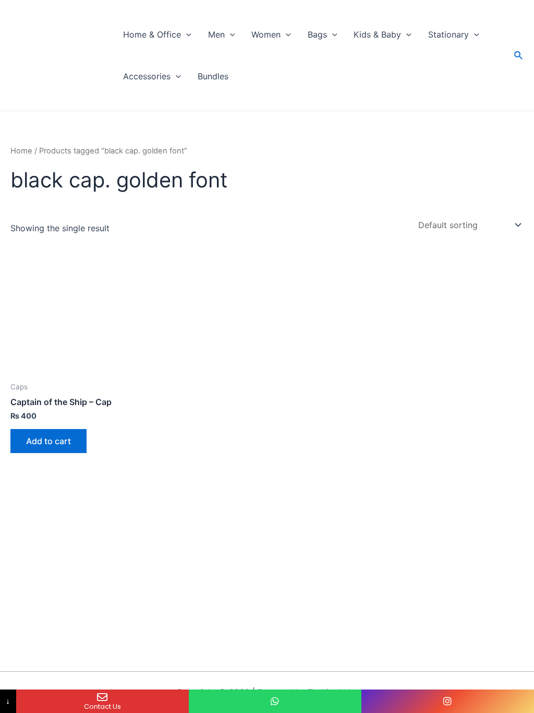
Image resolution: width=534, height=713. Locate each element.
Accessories (147, 76)
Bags (317, 34)
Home (21, 151)
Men (216, 34)
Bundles (213, 76)
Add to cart (48, 441)
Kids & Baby (377, 34)
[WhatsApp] (275, 701)
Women (266, 34)
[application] (186, 34)
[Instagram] (447, 701)
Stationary (448, 34)
